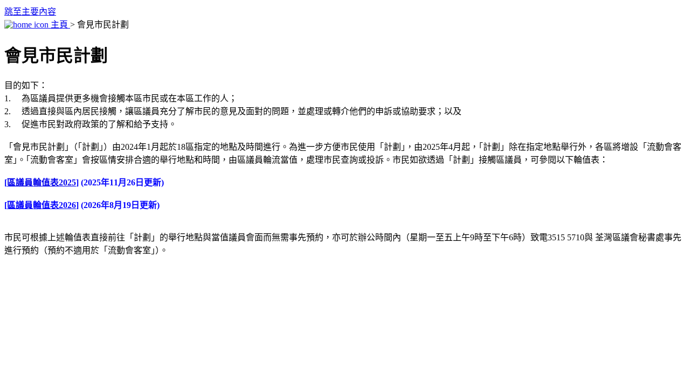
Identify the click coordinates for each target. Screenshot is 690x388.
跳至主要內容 (30, 11)
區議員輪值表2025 (41, 182)
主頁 (59, 24)
